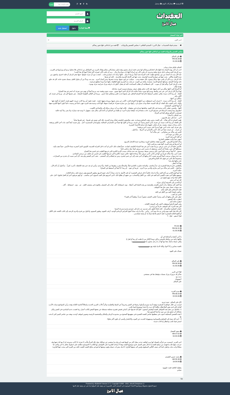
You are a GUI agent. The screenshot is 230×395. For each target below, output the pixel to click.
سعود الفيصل (175, 331)
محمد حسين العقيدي (172, 357)
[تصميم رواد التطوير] (115, 390)
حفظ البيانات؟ (83, 28)
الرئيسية (179, 4)
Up (182, 379)
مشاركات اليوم (168, 4)
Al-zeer (177, 226)
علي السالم (176, 56)
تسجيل (157, 4)
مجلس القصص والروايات (130, 45)
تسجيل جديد (62, 28)
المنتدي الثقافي (146, 45)
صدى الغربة (175, 291)
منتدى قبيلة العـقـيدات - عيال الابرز (165, 45)
